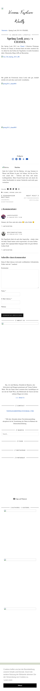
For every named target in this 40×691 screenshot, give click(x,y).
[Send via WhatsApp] (19, 189)
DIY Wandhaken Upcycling (31, 198)
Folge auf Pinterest (21, 499)
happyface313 (12, 215)
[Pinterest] (16, 159)
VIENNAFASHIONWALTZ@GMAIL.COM (20, 411)
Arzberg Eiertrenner (8, 199)
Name (3, 291)
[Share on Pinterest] (16, 189)
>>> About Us (20, 398)
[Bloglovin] (23, 159)
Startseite (4, 30)
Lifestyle (27, 35)
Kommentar (4, 268)
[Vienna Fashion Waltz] (20, 17)
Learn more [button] (8, 680)
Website (3, 307)
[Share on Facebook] (10, 189)
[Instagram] (13, 159)
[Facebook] (20, 159)
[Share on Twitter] (13, 189)
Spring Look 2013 (15, 192)
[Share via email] (8, 189)
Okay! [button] (20, 685)
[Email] (27, 159)
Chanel (22, 46)
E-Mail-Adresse (6, 299)
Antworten (7, 226)
